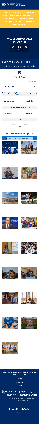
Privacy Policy (19, 382)
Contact (19, 379)
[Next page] (25, 126)
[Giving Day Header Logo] (13, 4)
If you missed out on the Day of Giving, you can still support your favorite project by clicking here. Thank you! (19, 18)
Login (19, 413)
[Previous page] (13, 126)
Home (19, 385)
